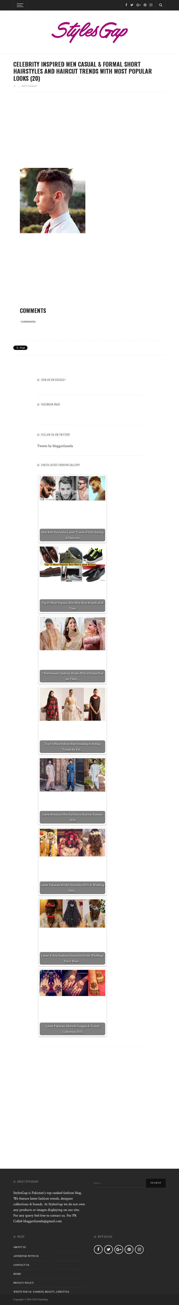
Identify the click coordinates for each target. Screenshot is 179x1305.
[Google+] (138, 5)
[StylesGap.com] (89, 31)
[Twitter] (132, 5)
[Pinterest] (145, 5)
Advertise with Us (26, 1256)
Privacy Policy (23, 1283)
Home (17, 1274)
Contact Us (21, 1265)
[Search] (160, 5)
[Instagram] (151, 5)
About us (19, 1247)
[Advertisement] (89, 133)
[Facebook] (126, 5)
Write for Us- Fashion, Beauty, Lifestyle (41, 1291)
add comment (29, 85)
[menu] (19, 5)
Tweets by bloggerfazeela (55, 446)
